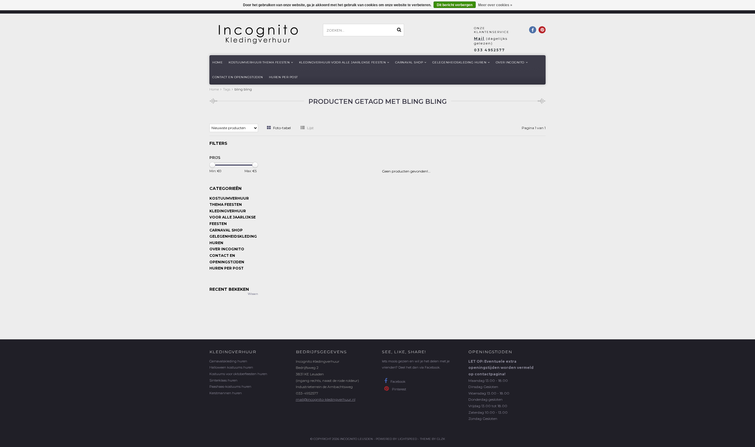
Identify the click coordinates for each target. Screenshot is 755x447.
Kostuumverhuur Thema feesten (259, 62)
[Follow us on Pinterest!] (542, 29)
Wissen (253, 294)
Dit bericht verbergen (454, 5)
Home (217, 62)
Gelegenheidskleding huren (459, 62)
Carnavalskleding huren (228, 361)
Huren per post (283, 77)
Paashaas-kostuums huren (230, 386)
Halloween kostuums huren (231, 367)
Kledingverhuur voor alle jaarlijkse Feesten (342, 62)
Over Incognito (510, 62)
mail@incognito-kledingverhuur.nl (325, 399)
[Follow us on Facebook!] (532, 29)
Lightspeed (407, 439)
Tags (226, 89)
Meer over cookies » (495, 5)
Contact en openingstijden (237, 77)
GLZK (441, 439)
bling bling (243, 89)
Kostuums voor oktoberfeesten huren (238, 374)
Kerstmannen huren (225, 393)
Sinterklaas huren (223, 380)
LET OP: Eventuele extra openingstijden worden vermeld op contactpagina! (501, 367)
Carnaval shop (409, 62)
